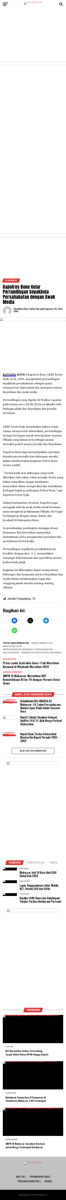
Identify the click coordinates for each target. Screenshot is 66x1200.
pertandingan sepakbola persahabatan (28, 649)
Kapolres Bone (13, 646)
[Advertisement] (33, 36)
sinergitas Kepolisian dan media (42, 653)
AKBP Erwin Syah (43, 643)
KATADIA (9, 374)
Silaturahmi (11, 653)
